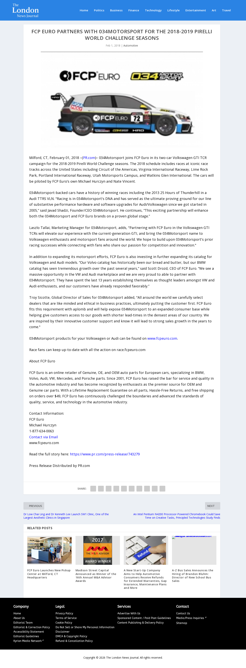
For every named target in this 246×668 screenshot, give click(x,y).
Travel (226, 10)
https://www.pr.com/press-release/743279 (105, 454)
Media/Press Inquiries (190, 618)
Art (214, 10)
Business (116, 10)
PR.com (89, 157)
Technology (153, 10)
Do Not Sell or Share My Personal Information (85, 627)
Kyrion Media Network (27, 641)
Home (84, 10)
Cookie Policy (64, 622)
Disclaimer (63, 631)
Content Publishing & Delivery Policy (140, 622)
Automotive (130, 45)
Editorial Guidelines (26, 636)
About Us (19, 618)
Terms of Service (66, 618)
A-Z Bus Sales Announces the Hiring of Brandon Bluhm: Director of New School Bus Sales (192, 575)
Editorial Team (23, 622)
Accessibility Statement (28, 631)
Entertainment (195, 10)
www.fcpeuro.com (162, 338)
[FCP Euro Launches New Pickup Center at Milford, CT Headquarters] (49, 550)
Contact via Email (43, 437)
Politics (99, 10)
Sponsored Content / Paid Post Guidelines (144, 618)
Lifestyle (173, 10)
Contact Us (183, 613)
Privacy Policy (64, 613)
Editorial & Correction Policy (31, 627)
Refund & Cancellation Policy (74, 641)
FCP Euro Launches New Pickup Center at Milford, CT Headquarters (49, 573)
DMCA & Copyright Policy (71, 636)
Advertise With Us (128, 613)
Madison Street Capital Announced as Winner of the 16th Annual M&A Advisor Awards (96, 575)
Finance (133, 10)
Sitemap (181, 623)
